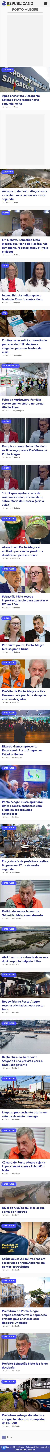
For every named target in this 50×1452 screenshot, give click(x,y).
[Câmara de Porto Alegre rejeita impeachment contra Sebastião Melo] (25, 1143)
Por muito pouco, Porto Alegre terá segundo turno (23, 647)
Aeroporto (7, 172)
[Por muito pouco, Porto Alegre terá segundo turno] (25, 628)
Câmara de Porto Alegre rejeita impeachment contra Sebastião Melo (23, 1166)
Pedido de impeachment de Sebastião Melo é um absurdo (22, 913)
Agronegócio (19, 411)
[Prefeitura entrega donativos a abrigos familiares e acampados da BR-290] (25, 1395)
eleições (6, 421)
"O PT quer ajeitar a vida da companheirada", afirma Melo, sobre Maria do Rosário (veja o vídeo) (23, 499)
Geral (16, 107)
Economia (17, 355)
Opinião (18, 918)
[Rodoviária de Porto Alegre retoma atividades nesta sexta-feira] (25, 985)
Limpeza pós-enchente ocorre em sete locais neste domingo (24, 1114)
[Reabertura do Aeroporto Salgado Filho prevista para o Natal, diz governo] (25, 1037)
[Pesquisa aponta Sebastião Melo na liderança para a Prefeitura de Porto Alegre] (25, 430)
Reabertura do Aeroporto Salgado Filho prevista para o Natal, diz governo (22, 1061)
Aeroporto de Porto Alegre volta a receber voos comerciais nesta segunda (24, 195)
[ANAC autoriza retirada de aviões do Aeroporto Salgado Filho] (25, 940)
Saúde (17, 872)
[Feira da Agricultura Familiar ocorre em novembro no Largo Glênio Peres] (25, 379)
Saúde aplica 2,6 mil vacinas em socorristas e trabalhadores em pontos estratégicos (23, 1263)
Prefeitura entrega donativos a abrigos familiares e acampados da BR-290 (23, 1419)
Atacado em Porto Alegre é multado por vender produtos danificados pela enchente (22, 551)
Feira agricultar (10, 366)
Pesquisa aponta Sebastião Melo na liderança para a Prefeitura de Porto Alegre (24, 450)
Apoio (5, 265)
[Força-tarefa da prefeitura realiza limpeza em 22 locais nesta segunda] (25, 841)
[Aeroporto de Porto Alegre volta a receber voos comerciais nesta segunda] (25, 178)
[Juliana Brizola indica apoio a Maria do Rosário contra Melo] (25, 277)
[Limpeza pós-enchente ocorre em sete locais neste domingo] (25, 1092)
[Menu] (46, 3)
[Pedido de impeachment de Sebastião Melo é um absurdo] (25, 894)
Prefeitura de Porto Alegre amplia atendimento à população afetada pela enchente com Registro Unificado (24, 1317)
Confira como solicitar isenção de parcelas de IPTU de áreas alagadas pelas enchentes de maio (24, 346)
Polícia (17, 558)
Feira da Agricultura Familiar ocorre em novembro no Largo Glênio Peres (22, 403)
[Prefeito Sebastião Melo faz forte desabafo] (25, 1346)
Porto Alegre (8, 519)
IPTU (5, 313)
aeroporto (7, 70)
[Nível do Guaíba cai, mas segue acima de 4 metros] (25, 1192)
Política (17, 255)
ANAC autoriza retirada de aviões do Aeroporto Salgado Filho (25, 959)
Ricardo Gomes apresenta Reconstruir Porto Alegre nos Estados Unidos (22, 750)
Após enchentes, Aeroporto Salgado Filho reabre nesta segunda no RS (21, 100)
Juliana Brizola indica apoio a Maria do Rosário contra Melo (22, 297)
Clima (17, 817)
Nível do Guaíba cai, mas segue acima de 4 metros (23, 1210)
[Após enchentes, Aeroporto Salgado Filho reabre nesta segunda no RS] (25, 79)
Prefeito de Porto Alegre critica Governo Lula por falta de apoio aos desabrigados (24, 695)
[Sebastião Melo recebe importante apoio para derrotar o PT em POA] (25, 579)
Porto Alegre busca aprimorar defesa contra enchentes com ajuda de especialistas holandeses (22, 808)
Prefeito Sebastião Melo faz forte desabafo (25, 1366)
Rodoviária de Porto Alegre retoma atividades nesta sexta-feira (23, 1005)
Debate (5, 213)
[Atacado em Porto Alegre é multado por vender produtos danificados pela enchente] (25, 530)
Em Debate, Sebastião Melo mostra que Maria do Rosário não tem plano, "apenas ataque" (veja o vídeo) (25, 246)
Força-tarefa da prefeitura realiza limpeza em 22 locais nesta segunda (25, 865)
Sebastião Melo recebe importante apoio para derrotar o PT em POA (25, 600)
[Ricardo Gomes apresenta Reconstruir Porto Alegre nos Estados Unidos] (25, 726)
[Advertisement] (25, 40)
